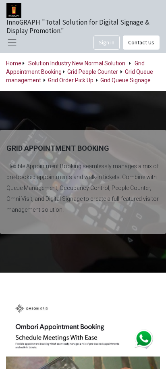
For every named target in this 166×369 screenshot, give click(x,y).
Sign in (106, 42)
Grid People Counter (92, 72)
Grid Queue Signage (125, 80)
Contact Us (141, 42)
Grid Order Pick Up (70, 80)
